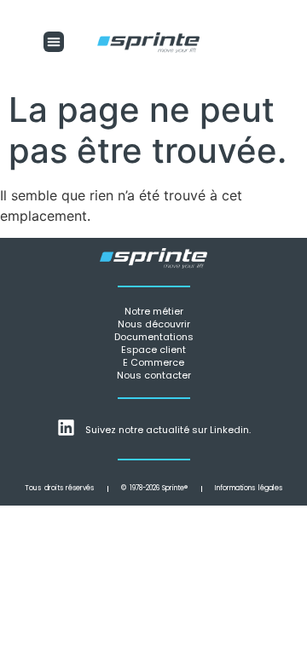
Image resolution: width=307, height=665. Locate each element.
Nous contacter (154, 375)
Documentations (154, 337)
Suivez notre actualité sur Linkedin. (168, 430)
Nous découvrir (154, 324)
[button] (53, 42)
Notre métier (154, 311)
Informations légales (248, 488)
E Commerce (153, 362)
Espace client (153, 349)
